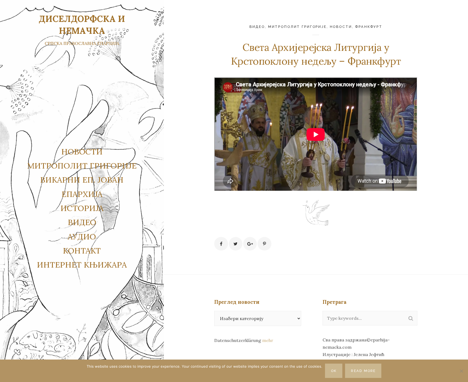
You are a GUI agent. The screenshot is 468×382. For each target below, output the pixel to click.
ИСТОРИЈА (81, 208)
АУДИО (82, 236)
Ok (334, 371)
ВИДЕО (82, 222)
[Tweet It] (235, 244)
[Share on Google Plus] (250, 244)
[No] (461, 371)
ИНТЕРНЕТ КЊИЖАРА (82, 264)
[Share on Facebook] (221, 244)
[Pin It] (264, 244)
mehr (267, 340)
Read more (363, 371)
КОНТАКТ (82, 250)
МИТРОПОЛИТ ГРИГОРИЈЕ (297, 27)
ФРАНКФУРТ (368, 27)
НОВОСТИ (82, 151)
